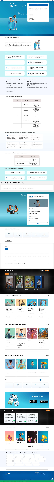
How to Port (30, 197)
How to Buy (30, 196)
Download (8, 240)
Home (6, 35)
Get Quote (38, 4)
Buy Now (38, 223)
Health (47, 228)
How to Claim (41, 196)
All (40, 379)
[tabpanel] (9, 234)
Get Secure (8, 346)
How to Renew (36, 196)
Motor (47, 379)
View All (47, 270)
